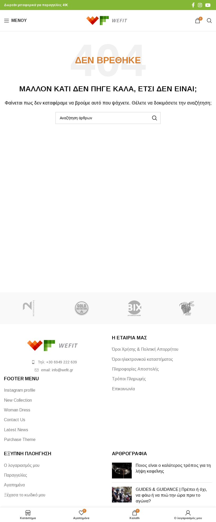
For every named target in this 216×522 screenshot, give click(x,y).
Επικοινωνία (123, 389)
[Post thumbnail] (122, 470)
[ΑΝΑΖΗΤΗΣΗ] (155, 118)
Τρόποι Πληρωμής (129, 379)
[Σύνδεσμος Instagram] (200, 5)
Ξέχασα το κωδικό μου (24, 495)
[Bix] (134, 308)
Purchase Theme (20, 439)
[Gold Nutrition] (81, 308)
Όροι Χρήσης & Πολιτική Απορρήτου (145, 349)
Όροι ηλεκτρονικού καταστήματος (142, 359)
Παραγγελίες (15, 475)
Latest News (16, 430)
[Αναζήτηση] (209, 20)
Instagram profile (19, 390)
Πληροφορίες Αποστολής (135, 369)
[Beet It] (187, 308)
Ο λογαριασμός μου (22, 465)
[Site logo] (108, 20)
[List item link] (54, 362)
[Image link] (54, 345)
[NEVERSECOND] (29, 308)
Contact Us (14, 419)
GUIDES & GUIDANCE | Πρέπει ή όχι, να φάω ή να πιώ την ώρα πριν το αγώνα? (171, 495)
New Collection (18, 400)
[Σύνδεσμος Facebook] (193, 5)
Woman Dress (17, 410)
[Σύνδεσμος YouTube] (208, 5)
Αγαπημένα (14, 485)
